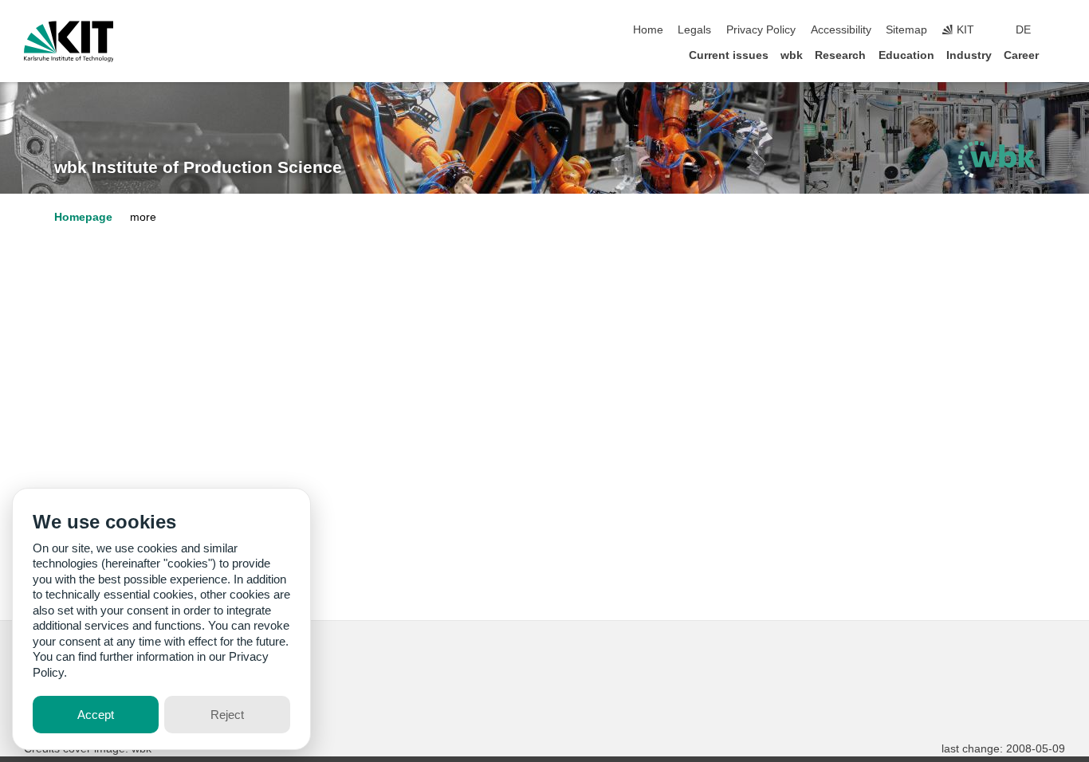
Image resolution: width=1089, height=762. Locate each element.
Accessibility (841, 30)
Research (840, 55)
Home (648, 30)
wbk (791, 55)
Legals (694, 30)
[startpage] (1060, 54)
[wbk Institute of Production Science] (996, 159)
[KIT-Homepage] (69, 41)
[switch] (1060, 30)
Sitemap (906, 30)
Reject (227, 714)
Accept (95, 714)
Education (906, 55)
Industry (969, 55)
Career (1021, 55)
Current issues (729, 55)
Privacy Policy (761, 30)
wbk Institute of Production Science (198, 167)
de (1023, 30)
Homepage (83, 217)
